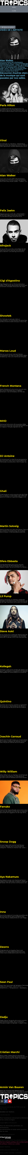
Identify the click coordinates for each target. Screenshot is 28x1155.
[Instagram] (2, 1101)
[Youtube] (10, 1101)
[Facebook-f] (6, 1101)
